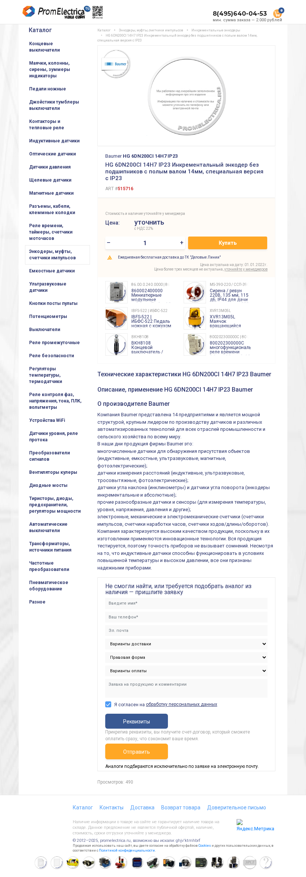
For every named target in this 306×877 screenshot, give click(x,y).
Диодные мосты (48, 485)
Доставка (142, 807)
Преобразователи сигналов (49, 456)
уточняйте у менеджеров (246, 269)
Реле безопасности (51, 355)
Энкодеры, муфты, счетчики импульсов (52, 254)
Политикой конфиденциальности (127, 850)
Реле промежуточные (54, 342)
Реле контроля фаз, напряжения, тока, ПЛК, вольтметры (55, 401)
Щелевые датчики (50, 180)
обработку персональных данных (181, 704)
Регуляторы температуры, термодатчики (45, 375)
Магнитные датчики (51, 193)
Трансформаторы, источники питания (50, 547)
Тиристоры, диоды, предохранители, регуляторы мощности (55, 505)
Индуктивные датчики (54, 140)
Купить (228, 243)
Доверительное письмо (236, 807)
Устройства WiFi (47, 420)
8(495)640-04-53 (240, 13)
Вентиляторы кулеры (53, 472)
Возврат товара (180, 807)
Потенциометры (48, 316)
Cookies (205, 845)
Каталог (40, 30)
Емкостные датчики (52, 271)
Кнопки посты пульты (53, 303)
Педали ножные (47, 89)
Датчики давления (50, 167)
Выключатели (44, 329)
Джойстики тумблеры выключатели (54, 105)
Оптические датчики (52, 154)
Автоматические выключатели (48, 527)
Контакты (112, 807)
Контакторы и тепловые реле (46, 124)
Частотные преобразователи (49, 566)
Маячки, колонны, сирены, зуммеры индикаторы (49, 69)
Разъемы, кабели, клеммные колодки (52, 209)
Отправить (136, 752)
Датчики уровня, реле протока (53, 436)
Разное (37, 602)
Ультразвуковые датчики (47, 287)
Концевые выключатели (44, 47)
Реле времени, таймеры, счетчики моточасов (50, 232)
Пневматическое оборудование (48, 586)
